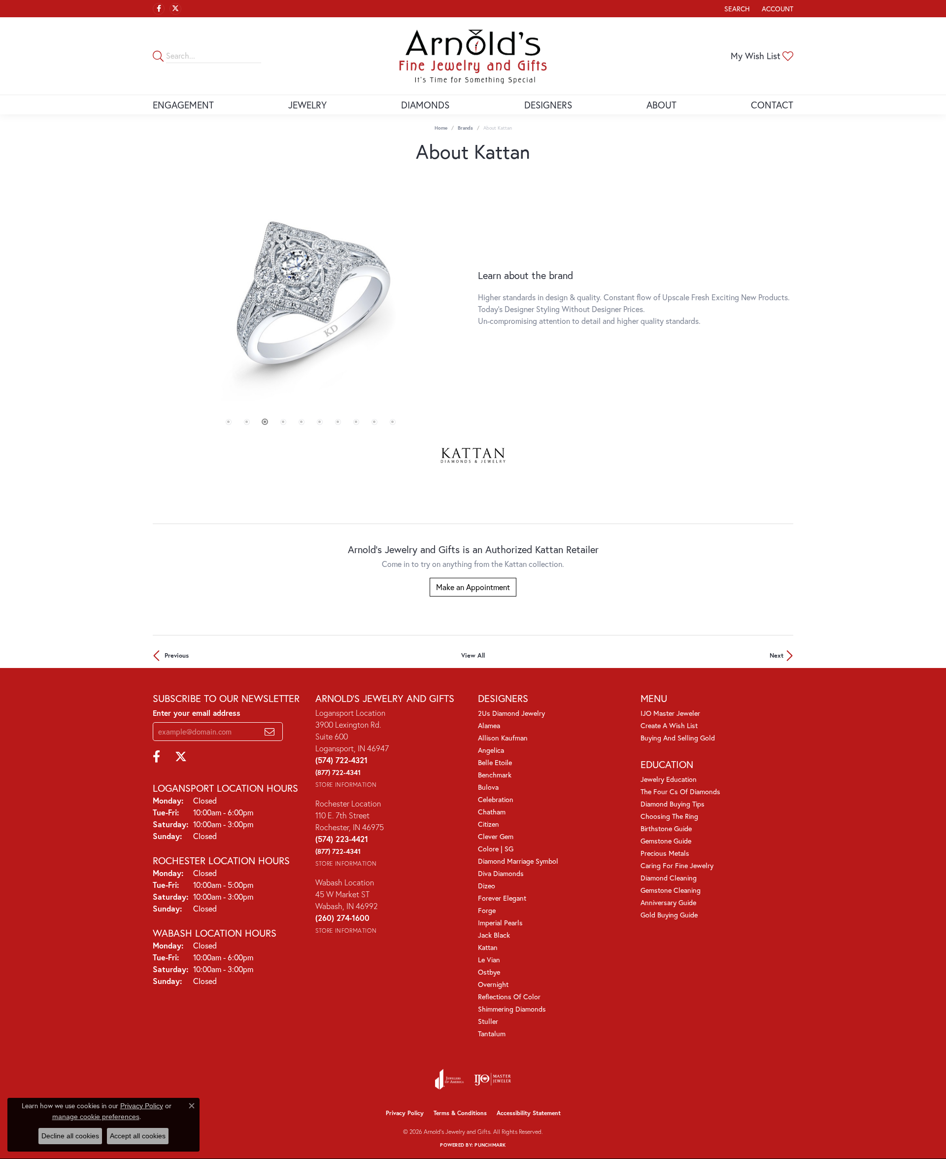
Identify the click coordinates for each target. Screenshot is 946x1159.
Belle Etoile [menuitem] (495, 762)
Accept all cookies (138, 1136)
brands (465, 128)
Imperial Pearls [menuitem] (500, 922)
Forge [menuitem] (487, 910)
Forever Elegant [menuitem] (502, 898)
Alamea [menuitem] (489, 725)
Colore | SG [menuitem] (495, 848)
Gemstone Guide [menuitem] (666, 840)
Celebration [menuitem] (495, 799)
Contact (772, 105)
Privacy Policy (405, 1113)
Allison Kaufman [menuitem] (503, 737)
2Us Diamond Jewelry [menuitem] (511, 713)
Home (441, 128)
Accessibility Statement (529, 1113)
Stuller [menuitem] (488, 1021)
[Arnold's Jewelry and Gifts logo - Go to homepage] (473, 56)
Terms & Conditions (460, 1113)
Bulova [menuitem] (488, 787)
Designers (548, 105)
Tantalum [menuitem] (492, 1033)
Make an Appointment (473, 587)
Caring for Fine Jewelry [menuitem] (677, 865)
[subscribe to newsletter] (269, 731)
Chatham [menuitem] (492, 811)
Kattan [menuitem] (488, 947)
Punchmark (490, 1145)
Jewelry (307, 105)
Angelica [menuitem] (491, 750)
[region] (310, 298)
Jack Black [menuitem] (494, 935)
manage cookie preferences (95, 1117)
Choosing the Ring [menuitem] (669, 816)
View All (473, 655)
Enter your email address (196, 713)
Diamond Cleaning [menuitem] (669, 877)
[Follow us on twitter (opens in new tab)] (175, 9)
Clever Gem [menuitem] (495, 836)
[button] (736, 8)
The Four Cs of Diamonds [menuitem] (680, 791)
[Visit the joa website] (449, 1079)
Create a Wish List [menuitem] (669, 725)
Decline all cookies (70, 1136)
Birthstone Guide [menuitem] (666, 828)
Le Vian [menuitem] (489, 959)
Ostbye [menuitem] (489, 972)
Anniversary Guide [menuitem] (668, 902)
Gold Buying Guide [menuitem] (669, 914)
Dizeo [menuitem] (486, 885)
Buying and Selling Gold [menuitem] (678, 737)
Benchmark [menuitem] (494, 774)
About (661, 105)
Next (776, 655)
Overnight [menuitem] (493, 984)
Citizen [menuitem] (488, 824)
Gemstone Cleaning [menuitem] (671, 890)
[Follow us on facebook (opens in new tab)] (159, 9)
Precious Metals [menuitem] (665, 853)
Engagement (183, 105)
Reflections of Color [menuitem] (509, 996)
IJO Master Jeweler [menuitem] (670, 713)
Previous (177, 655)
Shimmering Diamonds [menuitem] (512, 1009)
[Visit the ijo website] (492, 1079)
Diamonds (425, 105)
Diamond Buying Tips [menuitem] (673, 803)
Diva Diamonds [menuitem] (501, 873)
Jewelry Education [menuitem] (669, 779)
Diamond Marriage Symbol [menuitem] (518, 861)
